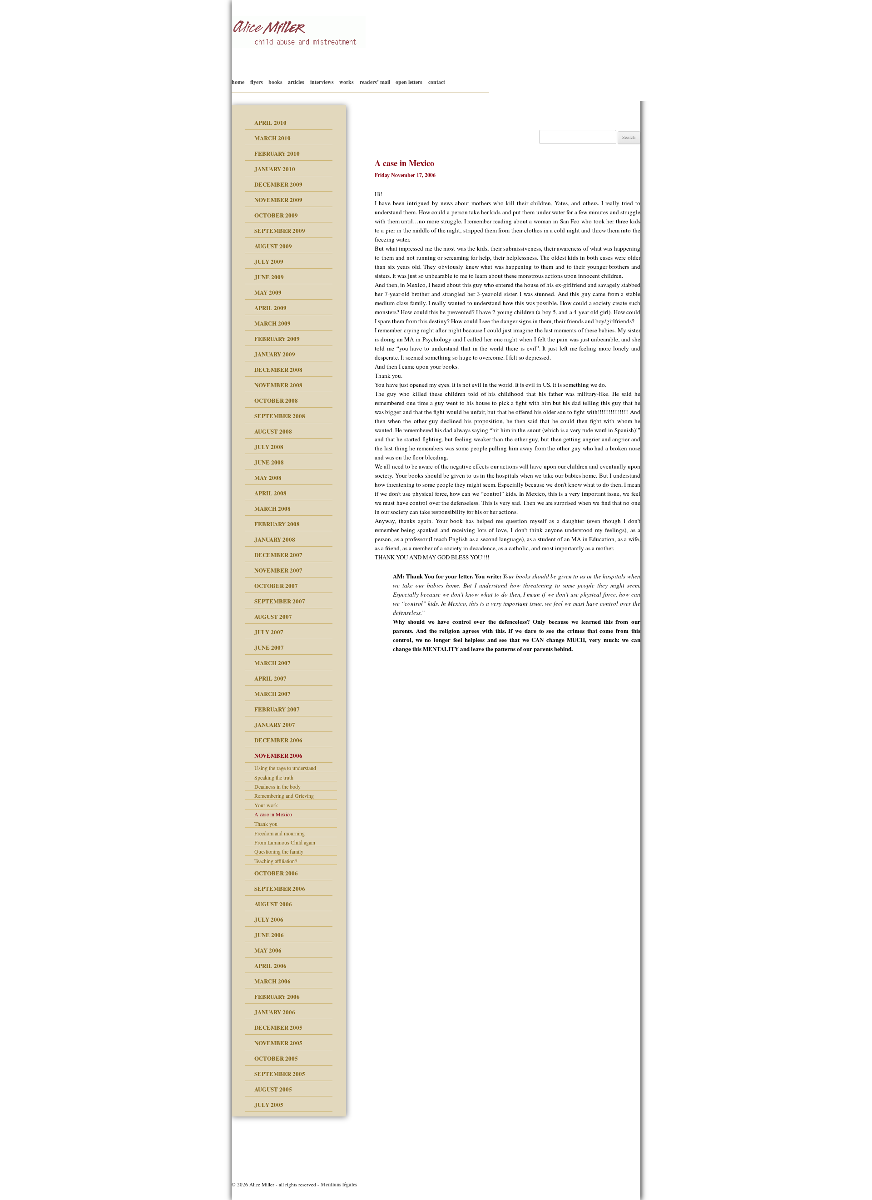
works (346, 82)
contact (436, 82)
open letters (409, 82)
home (238, 82)
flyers (256, 82)
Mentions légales (339, 1184)
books (275, 82)
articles (296, 82)
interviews (322, 82)
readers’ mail (375, 82)
